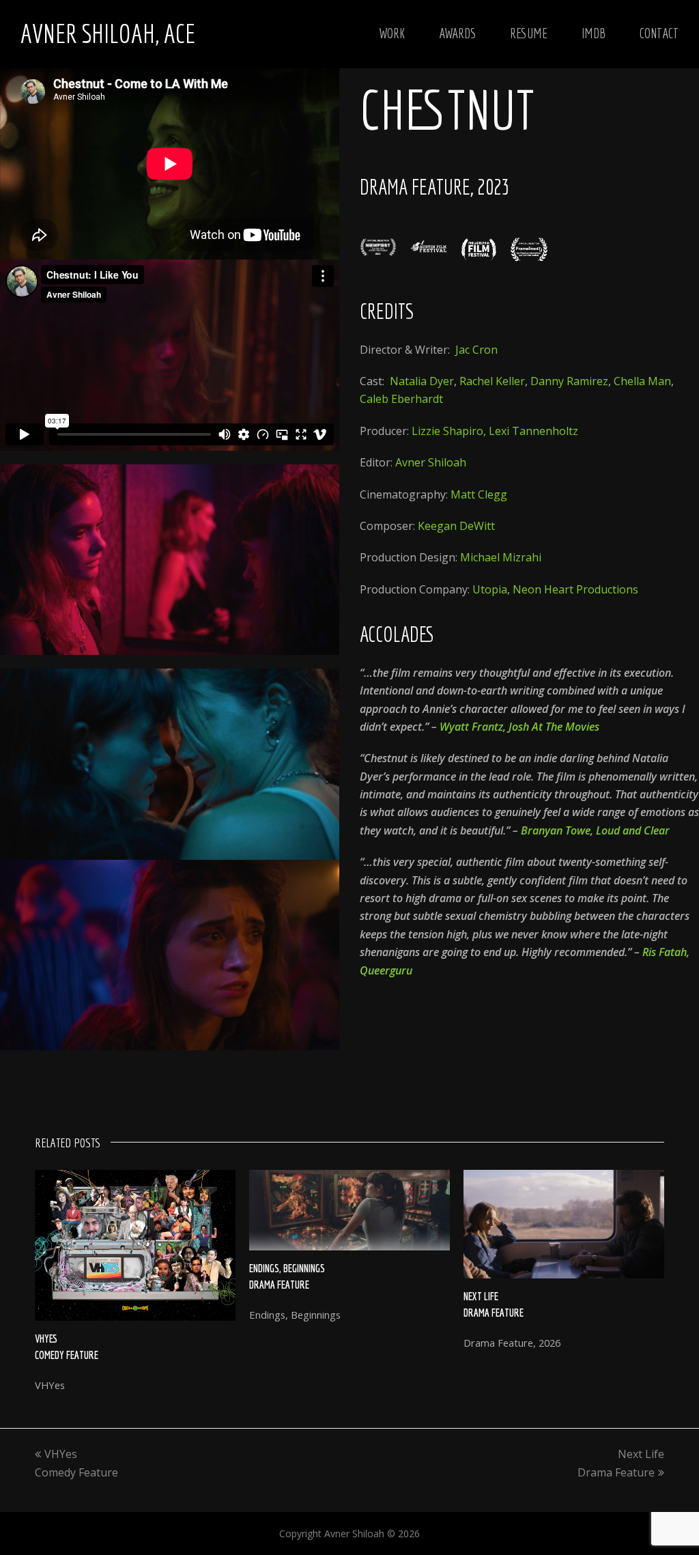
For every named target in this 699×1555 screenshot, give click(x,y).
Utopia (489, 589)
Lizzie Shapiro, (449, 430)
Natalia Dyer (422, 381)
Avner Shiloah (430, 462)
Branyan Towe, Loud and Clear (595, 830)
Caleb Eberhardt (401, 398)
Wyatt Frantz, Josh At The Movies (519, 726)
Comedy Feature (66, 1355)
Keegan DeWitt (456, 525)
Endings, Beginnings (287, 1268)
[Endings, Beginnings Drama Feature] (349, 1210)
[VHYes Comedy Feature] (135, 1245)
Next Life (480, 1296)
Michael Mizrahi (500, 557)
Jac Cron (476, 349)
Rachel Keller (492, 381)
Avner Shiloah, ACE (107, 33)
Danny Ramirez (569, 381)
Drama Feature (279, 1284)
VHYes (46, 1338)
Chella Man (642, 381)
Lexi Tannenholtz (533, 430)
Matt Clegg (479, 494)
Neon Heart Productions (575, 589)
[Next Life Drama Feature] (563, 1224)
